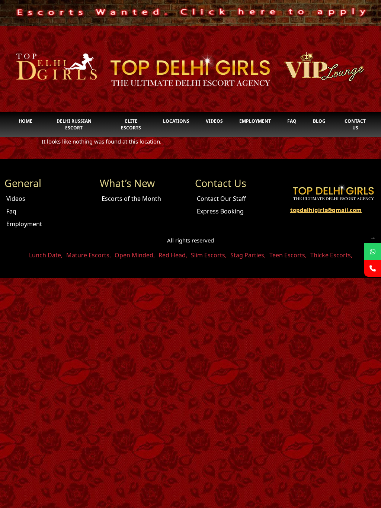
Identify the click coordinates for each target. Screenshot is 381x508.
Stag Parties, (248, 255)
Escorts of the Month (131, 198)
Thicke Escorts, (331, 255)
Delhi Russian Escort (74, 124)
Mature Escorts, (88, 255)
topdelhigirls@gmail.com (326, 209)
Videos (214, 121)
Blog (319, 121)
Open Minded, (135, 255)
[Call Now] (372, 268)
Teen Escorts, (288, 255)
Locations (176, 121)
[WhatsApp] (372, 251)
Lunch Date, (46, 255)
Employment (255, 121)
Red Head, (173, 255)
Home (25, 121)
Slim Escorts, (209, 255)
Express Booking (220, 211)
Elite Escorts (131, 124)
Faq (292, 121)
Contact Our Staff (221, 198)
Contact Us (355, 124)
